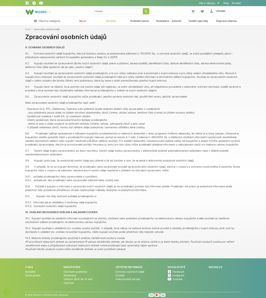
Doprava (69, 282)
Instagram (178, 275)
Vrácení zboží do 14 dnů (78, 279)
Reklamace (70, 275)
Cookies (120, 275)
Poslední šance (139, 20)
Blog (226, 3)
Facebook (178, 271)
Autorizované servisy (127, 279)
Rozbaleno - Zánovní (168, 20)
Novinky (111, 20)
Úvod (27, 29)
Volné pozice (32, 275)
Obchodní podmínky (75, 271)
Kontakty (30, 271)
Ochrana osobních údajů (129, 271)
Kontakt (236, 3)
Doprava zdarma (226, 20)
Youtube (177, 279)
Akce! (82, 20)
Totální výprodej (198, 20)
